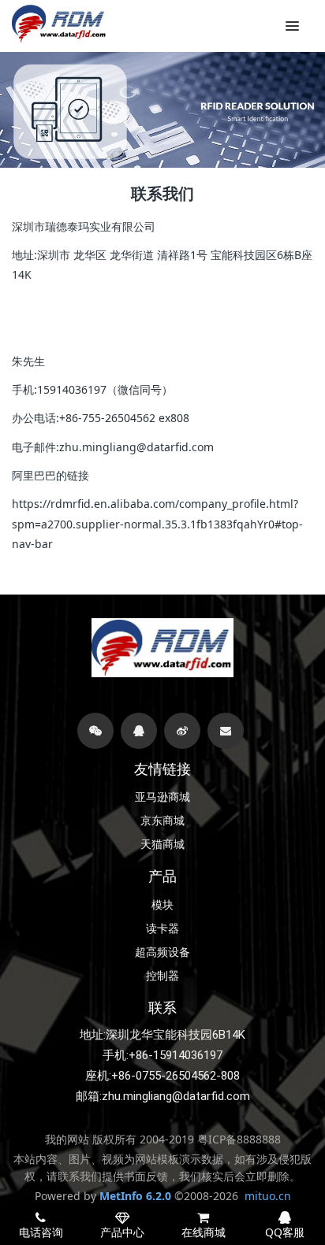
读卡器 (162, 928)
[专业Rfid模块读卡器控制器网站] (59, 23)
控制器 (162, 975)
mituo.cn (268, 1195)
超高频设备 (162, 952)
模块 (162, 905)
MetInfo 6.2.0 (135, 1195)
